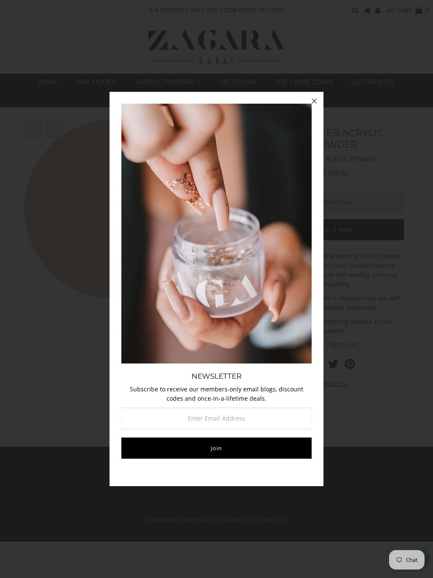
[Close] (314, 101)
